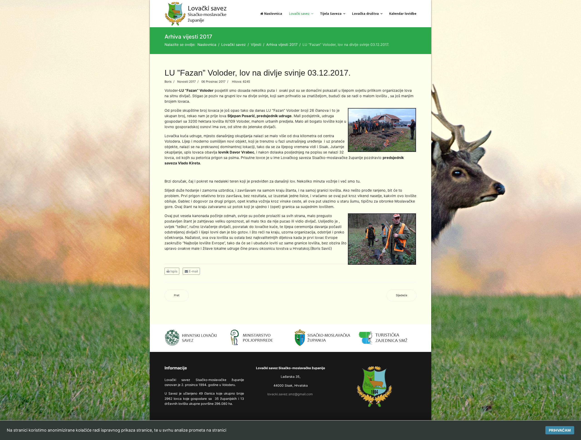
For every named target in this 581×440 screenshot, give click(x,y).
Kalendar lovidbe (402, 13)
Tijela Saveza (331, 13)
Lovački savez (299, 13)
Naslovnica (272, 13)
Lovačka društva (365, 13)
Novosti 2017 (186, 81)
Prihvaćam (560, 430)
